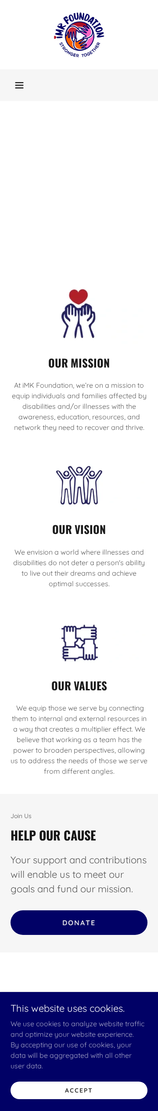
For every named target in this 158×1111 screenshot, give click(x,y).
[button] (19, 85)
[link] (79, 35)
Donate (79, 922)
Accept (79, 1090)
